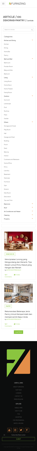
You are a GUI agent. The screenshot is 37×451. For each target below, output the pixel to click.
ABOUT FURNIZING (18, 387)
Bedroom (7, 74)
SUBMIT (18, 439)
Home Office (8, 163)
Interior (6, 156)
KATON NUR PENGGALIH (13, 270)
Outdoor (6, 96)
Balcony (6, 152)
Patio (5, 115)
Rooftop (6, 111)
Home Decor (8, 85)
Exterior (6, 189)
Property (6, 219)
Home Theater (8, 89)
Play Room (7, 130)
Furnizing (15, 446)
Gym (5, 185)
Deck (5, 148)
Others (6, 122)
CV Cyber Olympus (25, 446)
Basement (7, 174)
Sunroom (7, 100)
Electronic (7, 204)
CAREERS (18, 393)
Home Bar (7, 51)
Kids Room (7, 193)
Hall (5, 133)
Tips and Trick (8, 200)
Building (6, 141)
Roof (5, 208)
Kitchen (6, 44)
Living (6, 78)
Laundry (6, 170)
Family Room (8, 92)
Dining (6, 48)
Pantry (6, 55)
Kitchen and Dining (10, 40)
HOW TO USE (18, 411)
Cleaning (6, 215)
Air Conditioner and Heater (12, 211)
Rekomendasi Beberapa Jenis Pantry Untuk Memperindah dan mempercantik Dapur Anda (18, 314)
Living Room (8, 81)
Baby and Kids (8, 70)
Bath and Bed (8, 59)
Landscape (7, 104)
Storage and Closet (10, 126)
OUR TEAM (19, 390)
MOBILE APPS (18, 408)
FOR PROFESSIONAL (18, 420)
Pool (5, 107)
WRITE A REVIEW (18, 423)
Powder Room (8, 66)
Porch (6, 144)
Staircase (7, 178)
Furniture (7, 182)
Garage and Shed (9, 137)
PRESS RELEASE (18, 399)
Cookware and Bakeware (11, 159)
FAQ (18, 414)
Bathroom (7, 63)
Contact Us (18, 396)
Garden (6, 118)
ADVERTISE (18, 417)
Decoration (7, 197)
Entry (5, 167)
